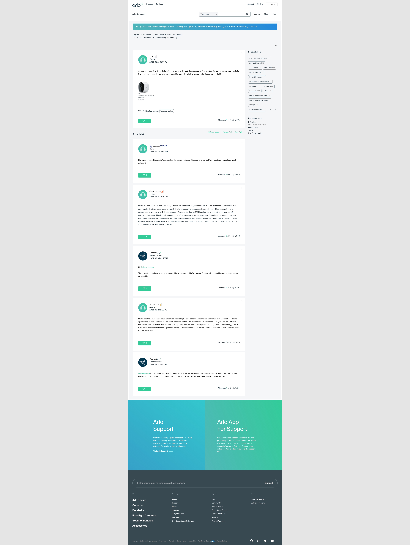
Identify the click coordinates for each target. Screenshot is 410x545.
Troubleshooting (166, 111)
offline (266, 91)
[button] (241, 53)
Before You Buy (255, 72)
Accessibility (192, 541)
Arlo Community (139, 14)
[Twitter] (265, 541)
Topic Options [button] (276, 46)
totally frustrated (255, 109)
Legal (184, 541)
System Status (217, 507)
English (136, 35)
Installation (253, 91)
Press (174, 507)
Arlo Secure (253, 68)
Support (250, 4)
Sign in (266, 14)
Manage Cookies (222, 541)
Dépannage (253, 86)
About (174, 499)
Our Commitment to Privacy (183, 521)
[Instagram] (258, 541)
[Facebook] (251, 540)
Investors (175, 510)
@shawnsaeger (147, 267)
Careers (175, 503)
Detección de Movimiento (259, 81)
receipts (252, 105)
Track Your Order (218, 514)
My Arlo (260, 4)
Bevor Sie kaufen (255, 77)
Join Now (257, 14)
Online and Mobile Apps (258, 95)
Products (149, 4)
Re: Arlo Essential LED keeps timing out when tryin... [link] (158, 38)
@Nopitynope (144, 373)
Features (267, 86)
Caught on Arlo (178, 514)
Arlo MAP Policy (257, 499)
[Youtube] (272, 541)
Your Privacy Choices (204, 541)
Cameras (147, 35)
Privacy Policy (163, 541)
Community (216, 503)
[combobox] (234, 14)
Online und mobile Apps (258, 100)
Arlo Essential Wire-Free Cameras (169, 35)
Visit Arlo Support (160, 451)
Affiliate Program (258, 503)
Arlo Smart (268, 68)
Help (274, 14)
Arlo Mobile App (255, 63)
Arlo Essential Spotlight (258, 58)
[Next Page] (275, 109)
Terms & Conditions (175, 541)
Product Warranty (218, 521)
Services (159, 4)
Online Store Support (220, 510)
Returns (215, 517)
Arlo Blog (175, 517)
